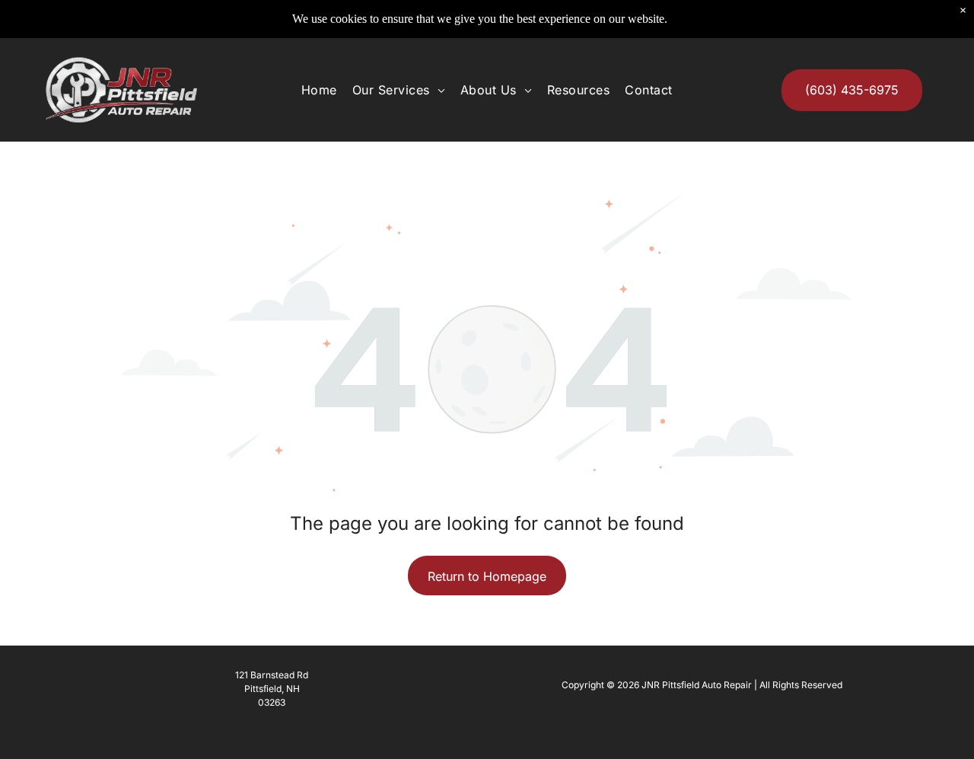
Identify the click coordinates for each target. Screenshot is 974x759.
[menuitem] (319, 89)
